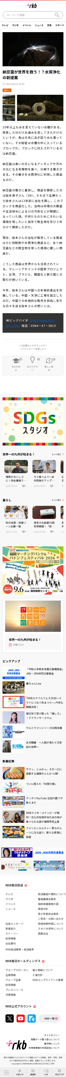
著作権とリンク (52, 1043)
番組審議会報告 (47, 899)
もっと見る (56, 454)
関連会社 (43, 933)
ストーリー (12, 933)
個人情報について (42, 970)
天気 (49, 25)
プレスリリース (14, 990)
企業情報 (11, 975)
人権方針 (37, 975)
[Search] (57, 15)
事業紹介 (11, 928)
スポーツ (59, 25)
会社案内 (11, 943)
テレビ (5, 25)
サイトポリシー (52, 1035)
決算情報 (11, 994)
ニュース (39, 25)
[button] (6, 1072)
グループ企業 (13, 980)
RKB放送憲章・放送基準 (20, 949)
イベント (26, 25)
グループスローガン (17, 970)
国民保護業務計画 (48, 904)
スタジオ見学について (51, 928)
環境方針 (43, 909)
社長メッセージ (14, 923)
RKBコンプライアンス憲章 (47, 980)
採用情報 (11, 938)
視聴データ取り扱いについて (45, 1039)
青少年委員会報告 (48, 914)
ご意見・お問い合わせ (51, 919)
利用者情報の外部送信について (44, 1047)
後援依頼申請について (51, 923)
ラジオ (15, 25)
